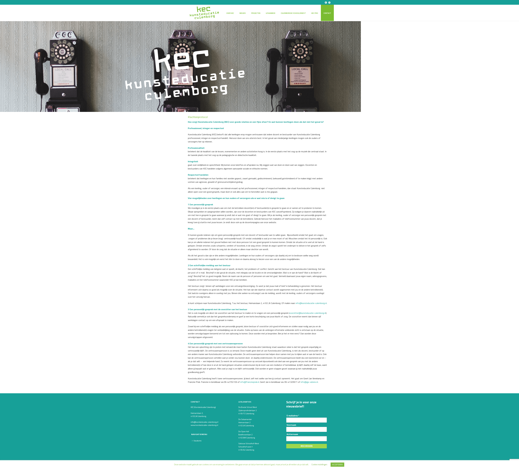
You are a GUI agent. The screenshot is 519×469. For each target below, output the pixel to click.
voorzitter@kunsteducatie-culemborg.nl (307, 313)
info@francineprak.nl (249, 382)
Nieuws (242, 13)
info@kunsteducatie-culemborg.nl (311, 303)
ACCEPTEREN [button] (337, 464)
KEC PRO (314, 13)
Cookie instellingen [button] (319, 464)
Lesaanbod (270, 13)
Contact (327, 13)
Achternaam (292, 434)
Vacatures (198, 440)
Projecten (255, 13)
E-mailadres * (293, 415)
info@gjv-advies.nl (309, 382)
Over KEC (230, 13)
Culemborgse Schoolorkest (293, 13)
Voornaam (291, 425)
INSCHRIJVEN (306, 446)
